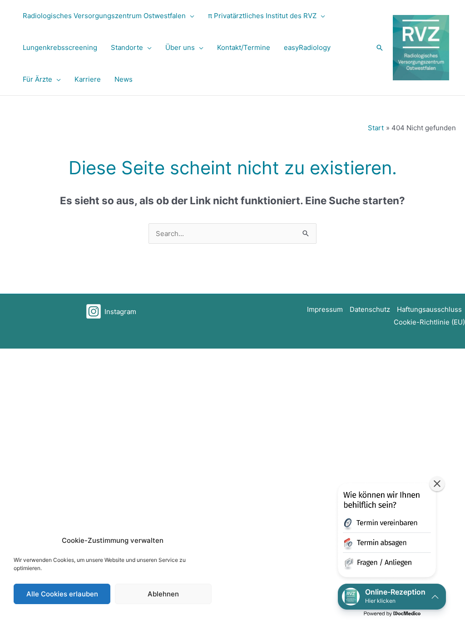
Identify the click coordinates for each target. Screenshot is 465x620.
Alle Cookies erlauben (62, 594)
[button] (190, 16)
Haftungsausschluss (429, 309)
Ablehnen (163, 594)
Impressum (325, 309)
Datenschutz (370, 309)
